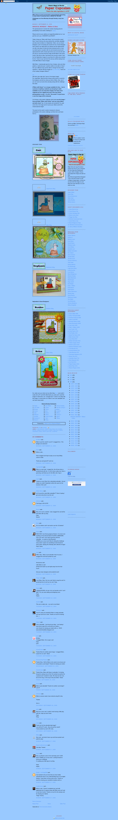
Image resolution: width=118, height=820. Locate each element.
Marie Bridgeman (72, 274)
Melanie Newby (72, 276)
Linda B (58, 411)
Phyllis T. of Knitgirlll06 (41, 772)
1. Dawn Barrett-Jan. (73, 209)
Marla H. (36, 420)
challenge (52, 429)
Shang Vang (71, 293)
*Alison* (38, 622)
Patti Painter (71, 289)
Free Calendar (76, 116)
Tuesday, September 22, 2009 (46, 598)
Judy (35, 412)
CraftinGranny (39, 786)
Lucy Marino (71, 272)
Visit (74, 69)
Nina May (70, 471)
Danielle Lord (71, 249)
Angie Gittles (71, 192)
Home (49, 803)
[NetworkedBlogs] (76, 482)
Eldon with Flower (46, 430)
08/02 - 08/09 (74, 434)
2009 (71, 381)
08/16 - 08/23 (74, 430)
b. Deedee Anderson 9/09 (74, 317)
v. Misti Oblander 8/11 (73, 360)
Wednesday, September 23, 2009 (47, 666)
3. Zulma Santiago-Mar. (74, 213)
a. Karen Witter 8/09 (73, 313)
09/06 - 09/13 (74, 423)
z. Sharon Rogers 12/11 (74, 367)
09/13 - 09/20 (74, 421)
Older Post (62, 803)
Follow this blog (77, 484)
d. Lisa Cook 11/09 (72, 325)
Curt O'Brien (71, 247)
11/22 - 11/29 (74, 394)
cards (46, 429)
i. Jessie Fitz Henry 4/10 (74, 335)
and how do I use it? (73, 35)
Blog (49, 225)
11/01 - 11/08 (74, 401)
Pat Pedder (71, 283)
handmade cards (37, 431)
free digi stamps (58, 430)
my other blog (56, 69)
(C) (33, 74)
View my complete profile (75, 145)
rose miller (36, 407)
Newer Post (35, 803)
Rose (37, 523)
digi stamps (59, 429)
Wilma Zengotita (72, 305)
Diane (47, 414)
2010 (71, 379)
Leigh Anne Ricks (72, 268)
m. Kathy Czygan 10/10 (74, 342)
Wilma (58, 412)
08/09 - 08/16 (74, 432)
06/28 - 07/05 (74, 445)
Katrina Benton (71, 264)
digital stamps (37, 430)
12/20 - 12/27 (74, 386)
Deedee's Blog (50, 308)
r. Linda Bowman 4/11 (73, 352)
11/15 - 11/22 (74, 397)
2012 (71, 375)
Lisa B (37, 479)
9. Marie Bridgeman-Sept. (74, 222)
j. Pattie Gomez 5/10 (73, 337)
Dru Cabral (70, 252)
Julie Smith (70, 262)
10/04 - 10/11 (74, 410)
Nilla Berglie (71, 279)
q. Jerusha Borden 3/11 (74, 350)
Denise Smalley (60, 405)
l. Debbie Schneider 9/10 (74, 340)
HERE (76, 125)
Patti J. (47, 409)
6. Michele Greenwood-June (75, 219)
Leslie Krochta (71, 270)
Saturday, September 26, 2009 (46, 705)
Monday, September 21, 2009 (46, 446)
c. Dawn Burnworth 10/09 (74, 323)
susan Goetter (49, 416)
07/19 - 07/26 (74, 438)
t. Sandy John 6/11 (72, 356)
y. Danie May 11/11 (72, 366)
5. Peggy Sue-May (72, 217)
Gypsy (54, 30)
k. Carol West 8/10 (72, 339)
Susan (37, 683)
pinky (37, 709)
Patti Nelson (71, 287)
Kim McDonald (71, 266)
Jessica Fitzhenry (72, 260)
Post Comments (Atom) (45, 806)
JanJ (47, 418)
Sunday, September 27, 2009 (46, 741)
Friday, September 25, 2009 (45, 679)
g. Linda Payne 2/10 (73, 331)
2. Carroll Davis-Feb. (73, 211)
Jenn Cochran (71, 254)
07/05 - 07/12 (74, 443)
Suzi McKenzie (71, 301)
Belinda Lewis (71, 239)
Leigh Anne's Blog (50, 188)
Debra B (36, 414)
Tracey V (59, 414)
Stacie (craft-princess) (41, 745)
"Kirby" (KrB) (39, 578)
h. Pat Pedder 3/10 (72, 333)
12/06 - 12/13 (74, 390)
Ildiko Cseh (70, 198)
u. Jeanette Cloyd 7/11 (73, 358)
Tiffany (58, 418)
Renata (36, 409)
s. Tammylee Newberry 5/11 (75, 354)
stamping (54, 431)
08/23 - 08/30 (74, 427)
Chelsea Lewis (71, 245)
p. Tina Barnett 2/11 (73, 348)
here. (56, 393)
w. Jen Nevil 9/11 (72, 362)
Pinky (47, 420)
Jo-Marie (38, 439)
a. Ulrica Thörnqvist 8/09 (74, 315)
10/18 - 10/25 (74, 405)
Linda (37, 723)
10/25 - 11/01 (74, 403)
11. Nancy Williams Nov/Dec (75, 226)
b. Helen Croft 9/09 (72, 319)
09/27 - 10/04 (74, 412)
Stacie (58, 416)
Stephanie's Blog (50, 267)
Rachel (38, 509)
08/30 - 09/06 (74, 425)
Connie (36, 411)
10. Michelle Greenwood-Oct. (75, 224)
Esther (47, 407)
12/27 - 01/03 (74, 383)
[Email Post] (48, 427)
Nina (76, 135)
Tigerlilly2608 (39, 467)
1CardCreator (39, 649)
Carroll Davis (71, 243)
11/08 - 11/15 (74, 399)
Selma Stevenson (72, 291)
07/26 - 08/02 (74, 436)
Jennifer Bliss (71, 256)
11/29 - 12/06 (74, 392)
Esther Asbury (39, 491)
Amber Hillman (71, 235)
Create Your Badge (71, 476)
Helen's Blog (49, 352)
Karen (47, 412)
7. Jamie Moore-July (73, 221)
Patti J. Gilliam (71, 285)
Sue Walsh (48, 405)
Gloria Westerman (72, 196)
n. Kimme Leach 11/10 (73, 344)
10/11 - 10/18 (74, 408)
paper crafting (47, 431)
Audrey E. (70, 237)
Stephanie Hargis (72, 297)
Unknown (38, 501)
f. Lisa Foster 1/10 (72, 329)
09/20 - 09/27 (74, 414)
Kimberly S (36, 418)
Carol (37, 449)
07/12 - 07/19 (74, 441)
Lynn (37, 635)
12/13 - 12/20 (74, 388)
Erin (47, 411)
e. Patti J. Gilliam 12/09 (74, 327)
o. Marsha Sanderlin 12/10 (74, 346)
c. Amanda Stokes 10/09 (74, 321)
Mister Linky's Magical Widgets (52, 423)
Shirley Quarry (71, 202)
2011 (71, 377)
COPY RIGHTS (72, 514)
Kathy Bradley (71, 200)
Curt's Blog (49, 153)
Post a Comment (37, 801)
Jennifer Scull (71, 258)
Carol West (70, 241)
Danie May (70, 194)
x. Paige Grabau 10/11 (73, 364)
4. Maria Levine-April (73, 215)
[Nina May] (69, 474)
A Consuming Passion (41, 659)
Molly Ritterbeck (72, 278)
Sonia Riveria (71, 295)
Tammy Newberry (72, 303)
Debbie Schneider (72, 251)
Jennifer (36, 416)
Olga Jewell (71, 281)
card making (40, 429)
